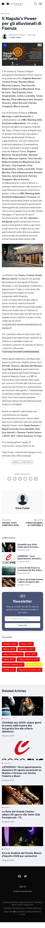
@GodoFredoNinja (25, 912)
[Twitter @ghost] (25, 876)
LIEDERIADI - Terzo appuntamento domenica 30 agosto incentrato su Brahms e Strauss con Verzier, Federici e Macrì (22, 772)
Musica (7, 13)
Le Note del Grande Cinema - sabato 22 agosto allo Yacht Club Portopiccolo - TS (21, 814)
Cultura (7, 763)
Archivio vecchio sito (22, 891)
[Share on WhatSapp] (36, 479)
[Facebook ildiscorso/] (19, 876)
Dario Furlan (16, 37)
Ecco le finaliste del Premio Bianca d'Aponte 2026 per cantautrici (22, 854)
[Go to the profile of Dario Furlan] (4, 36)
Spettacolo (27, 462)
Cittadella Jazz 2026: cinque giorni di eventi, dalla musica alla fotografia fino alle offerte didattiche (21, 727)
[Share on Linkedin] (25, 479)
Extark (22, 914)
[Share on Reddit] (20, 479)
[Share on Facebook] (9, 479)
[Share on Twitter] (14, 479)
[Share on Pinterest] (30, 479)
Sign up (22, 886)
